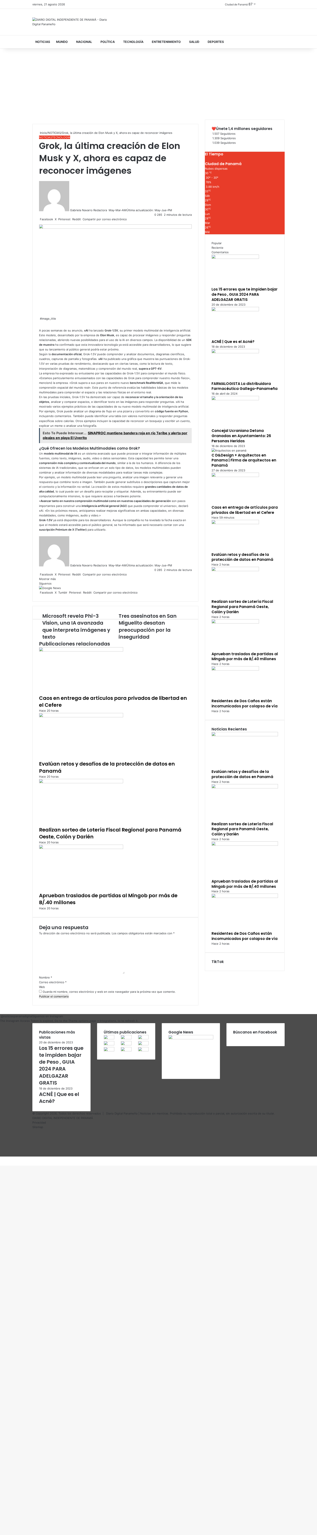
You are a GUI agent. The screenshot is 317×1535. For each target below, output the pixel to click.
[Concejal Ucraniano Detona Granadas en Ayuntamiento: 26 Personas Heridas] (235, 399)
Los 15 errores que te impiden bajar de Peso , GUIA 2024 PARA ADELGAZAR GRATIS (245, 294)
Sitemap (37, 1127)
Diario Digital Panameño (122, 1113)
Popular (217, 243)
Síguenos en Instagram (47, 1016)
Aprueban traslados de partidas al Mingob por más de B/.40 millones (245, 656)
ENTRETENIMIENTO (166, 42)
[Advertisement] (158, 85)
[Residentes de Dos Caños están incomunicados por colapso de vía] (235, 669)
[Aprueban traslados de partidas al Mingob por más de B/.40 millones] (81, 848)
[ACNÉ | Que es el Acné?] (235, 310)
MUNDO (62, 42)
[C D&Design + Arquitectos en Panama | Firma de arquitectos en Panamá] (229, 450)
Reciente (217, 247)
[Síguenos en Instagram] (0, 1016)
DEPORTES (216, 42)
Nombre (45, 977)
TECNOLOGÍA (133, 42)
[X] (1, 1158)
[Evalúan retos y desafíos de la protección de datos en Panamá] (81, 716)
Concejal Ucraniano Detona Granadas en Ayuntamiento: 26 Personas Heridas (241, 436)
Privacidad (39, 1122)
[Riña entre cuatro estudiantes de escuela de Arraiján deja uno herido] (126, 1050)
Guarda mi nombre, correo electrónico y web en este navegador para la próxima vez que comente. (109, 991)
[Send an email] (108, 210)
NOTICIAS (42, 42)
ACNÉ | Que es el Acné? (233, 341)
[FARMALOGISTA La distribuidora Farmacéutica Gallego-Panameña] (235, 352)
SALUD (194, 42)
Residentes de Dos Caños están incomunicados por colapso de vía (245, 703)
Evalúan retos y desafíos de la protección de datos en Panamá (242, 557)
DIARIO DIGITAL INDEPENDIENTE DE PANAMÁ (62, 1118)
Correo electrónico (53, 982)
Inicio (43, 132)
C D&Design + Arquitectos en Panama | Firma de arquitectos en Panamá (244, 460)
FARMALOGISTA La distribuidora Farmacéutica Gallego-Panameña (245, 386)
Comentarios (220, 252)
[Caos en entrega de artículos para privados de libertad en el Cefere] (81, 650)
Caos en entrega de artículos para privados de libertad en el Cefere (245, 510)
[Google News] (50, 588)
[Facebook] (0, 1158)
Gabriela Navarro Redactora (88, 210)
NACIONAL (84, 42)
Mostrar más (48, 579)
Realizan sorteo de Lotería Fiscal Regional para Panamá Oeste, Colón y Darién (110, 833)
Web (42, 987)
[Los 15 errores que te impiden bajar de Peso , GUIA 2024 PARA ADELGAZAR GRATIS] (235, 257)
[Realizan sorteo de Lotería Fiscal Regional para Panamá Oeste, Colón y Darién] (81, 782)
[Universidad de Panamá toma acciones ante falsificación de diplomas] (143, 1044)
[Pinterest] (2, 1158)
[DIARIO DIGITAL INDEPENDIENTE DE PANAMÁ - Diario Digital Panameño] (72, 22)
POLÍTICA (107, 42)
